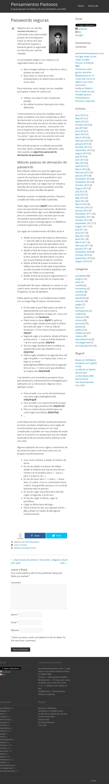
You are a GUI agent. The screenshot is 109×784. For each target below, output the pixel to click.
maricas (79, 317)
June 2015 (80, 115)
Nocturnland (81, 379)
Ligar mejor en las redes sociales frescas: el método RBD (54, 671)
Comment (16, 582)
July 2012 (79, 191)
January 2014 (81, 143)
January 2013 (81, 175)
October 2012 (82, 185)
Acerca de (93, 5)
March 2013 (81, 169)
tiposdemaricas (83, 339)
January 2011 (81, 248)
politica (79, 329)
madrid (79, 313)
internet (33, 548)
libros (78, 307)
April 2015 (80, 121)
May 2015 (80, 118)
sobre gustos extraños (57, 677)
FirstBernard (81, 94)
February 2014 (82, 140)
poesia (78, 326)
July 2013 (79, 156)
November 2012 (83, 182)
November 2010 (83, 251)
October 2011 (82, 220)
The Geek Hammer (84, 382)
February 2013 (82, 172)
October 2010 (82, 255)
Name (15, 614)
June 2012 (80, 194)
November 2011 (83, 216)
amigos (79, 279)
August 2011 (81, 226)
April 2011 (80, 239)
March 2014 (81, 137)
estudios (79, 291)
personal (79, 323)
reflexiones (80, 333)
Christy (78, 69)
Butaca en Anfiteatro (85, 360)
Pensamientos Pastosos (34, 4)
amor (78, 282)
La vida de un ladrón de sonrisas (52, 714)
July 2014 (79, 128)
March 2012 (81, 204)
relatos (78, 336)
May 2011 (80, 236)
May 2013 (80, 162)
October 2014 (82, 124)
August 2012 (81, 188)
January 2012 (81, 210)
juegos (78, 304)
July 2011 (79, 229)
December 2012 (83, 178)
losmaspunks (82, 310)
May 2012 (80, 197)
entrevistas (81, 288)
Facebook (82, 28)
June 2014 (80, 131)
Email (14, 622)
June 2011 (80, 232)
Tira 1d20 (80, 385)
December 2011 (83, 213)
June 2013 (80, 159)
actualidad (25, 548)
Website (15, 630)
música (79, 320)
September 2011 (83, 223)
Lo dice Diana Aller (84, 375)
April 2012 (80, 201)
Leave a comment (20, 545)
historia (79, 294)
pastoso (36, 542)
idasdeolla (80, 298)
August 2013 (81, 153)
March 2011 (81, 242)
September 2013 (83, 150)
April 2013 (80, 166)
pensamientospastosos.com (89, 53)
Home (81, 5)
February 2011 (82, 245)
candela (79, 285)
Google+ (79, 35)
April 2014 (80, 134)
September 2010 (83, 258)
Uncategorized (82, 342)
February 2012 (82, 207)
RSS (79, 32)
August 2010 (81, 261)
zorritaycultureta (83, 345)
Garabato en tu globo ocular (50, 711)
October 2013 (82, 147)
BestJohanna (81, 75)
